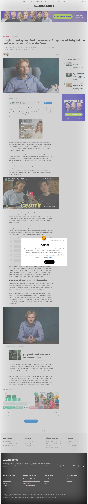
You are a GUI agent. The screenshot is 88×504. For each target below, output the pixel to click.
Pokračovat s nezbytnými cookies (57, 240)
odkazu (51, 257)
